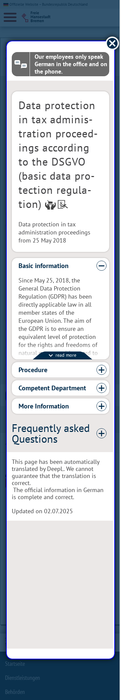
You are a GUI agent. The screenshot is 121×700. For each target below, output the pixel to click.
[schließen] (107, 43)
